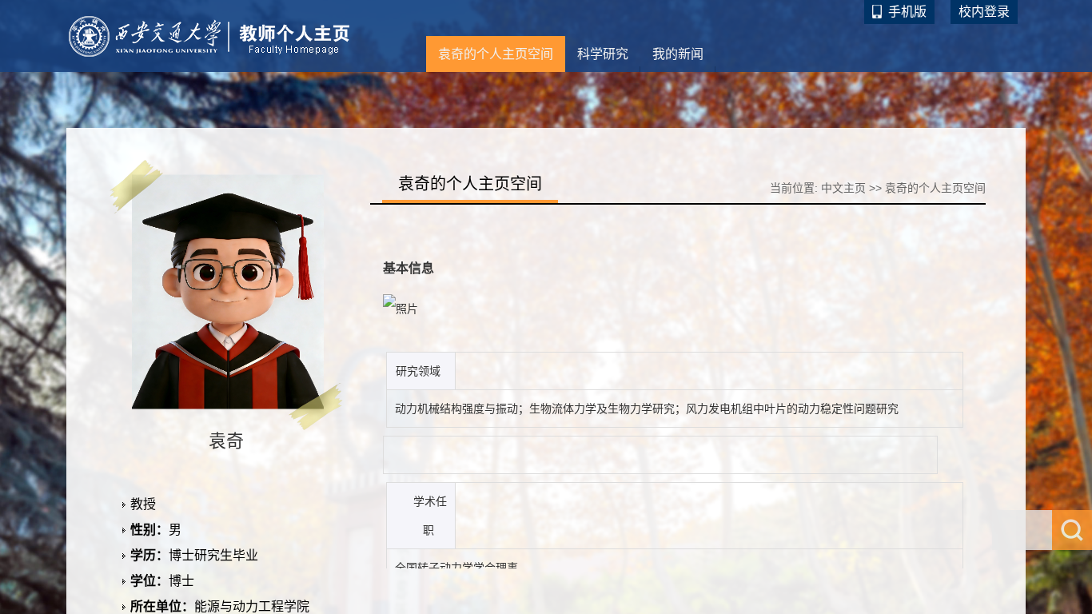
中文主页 (843, 187)
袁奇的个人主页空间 (495, 54)
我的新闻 (677, 54)
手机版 (907, 11)
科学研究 (602, 54)
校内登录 (984, 11)
